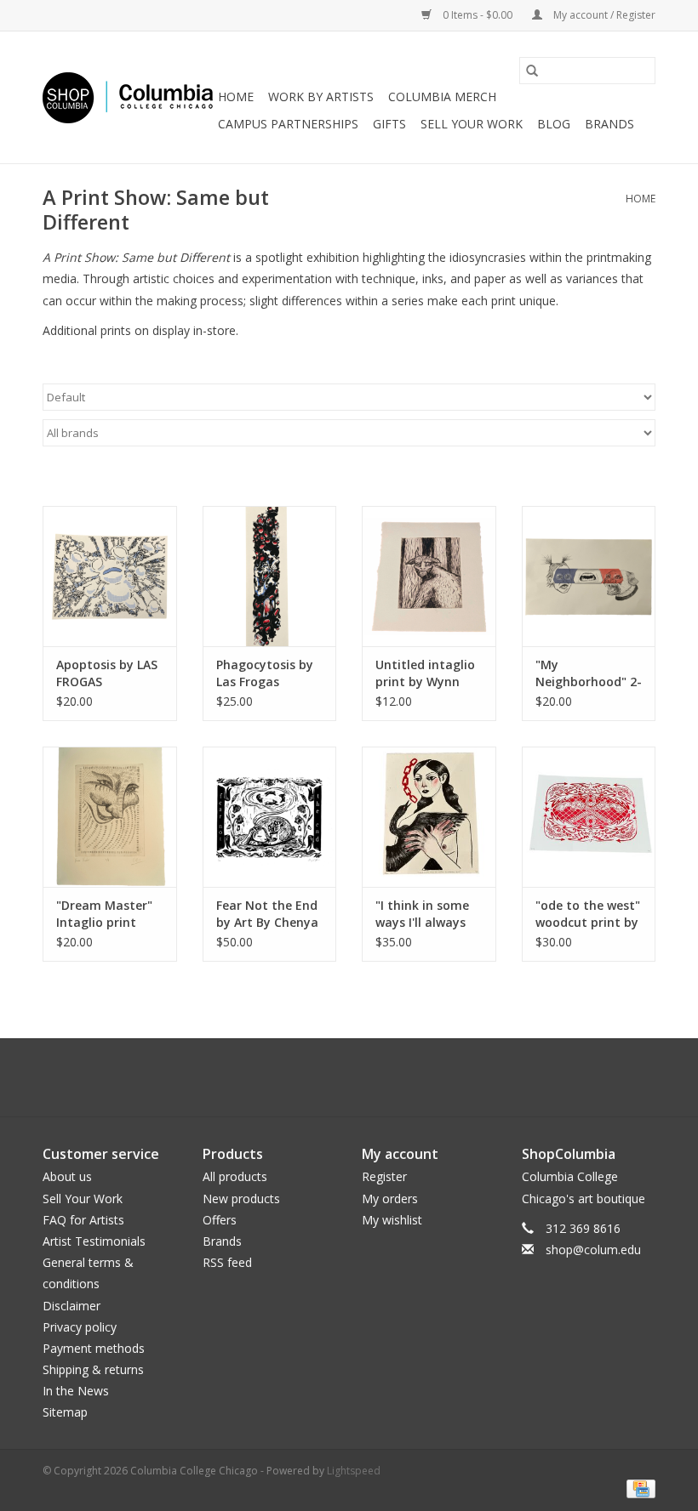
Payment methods (94, 1348)
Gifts (389, 124)
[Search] (532, 70)
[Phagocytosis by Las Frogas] (270, 576)
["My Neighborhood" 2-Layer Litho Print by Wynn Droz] (589, 576)
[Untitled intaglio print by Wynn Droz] (429, 576)
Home (236, 96)
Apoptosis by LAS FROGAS (106, 673)
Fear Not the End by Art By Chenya (267, 913)
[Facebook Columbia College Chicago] (333, 1077)
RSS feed (227, 1262)
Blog (553, 124)
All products (235, 1176)
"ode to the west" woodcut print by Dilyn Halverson (587, 914)
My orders (390, 1198)
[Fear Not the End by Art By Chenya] (270, 817)
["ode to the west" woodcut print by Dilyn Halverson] (589, 817)
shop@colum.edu (593, 1249)
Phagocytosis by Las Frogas (264, 673)
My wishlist (392, 1220)
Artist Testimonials (94, 1241)
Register (384, 1176)
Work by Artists (321, 96)
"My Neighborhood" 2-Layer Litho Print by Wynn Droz (588, 673)
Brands (609, 124)
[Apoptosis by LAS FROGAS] (110, 576)
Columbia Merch (442, 96)
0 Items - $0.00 (477, 15)
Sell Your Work (472, 124)
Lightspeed (353, 1470)
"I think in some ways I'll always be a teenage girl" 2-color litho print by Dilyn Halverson (428, 914)
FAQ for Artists (83, 1220)
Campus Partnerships (288, 124)
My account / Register (603, 15)
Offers (220, 1220)
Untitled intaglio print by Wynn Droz (425, 673)
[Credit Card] (638, 1487)
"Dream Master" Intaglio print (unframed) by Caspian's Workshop (104, 914)
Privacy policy (80, 1327)
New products (241, 1198)
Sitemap (65, 1412)
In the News (76, 1391)
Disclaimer (71, 1306)
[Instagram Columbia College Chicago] (364, 1077)
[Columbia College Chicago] (128, 97)
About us (67, 1176)
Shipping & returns (93, 1369)
